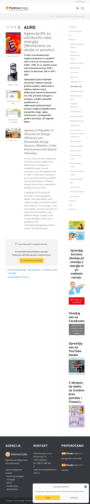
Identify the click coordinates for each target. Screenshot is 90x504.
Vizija (70, 205)
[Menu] (81, 8)
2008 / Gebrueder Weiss (76, 97)
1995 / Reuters (75, 187)
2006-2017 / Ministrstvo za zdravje (74, 55)
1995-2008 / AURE (76, 86)
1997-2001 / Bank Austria (75, 157)
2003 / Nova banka (76, 146)
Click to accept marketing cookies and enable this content (76, 329)
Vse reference (75, 196)
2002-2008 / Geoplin (76, 116)
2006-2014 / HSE (75, 68)
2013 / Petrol (74, 73)
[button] (86, 487)
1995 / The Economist (77, 192)
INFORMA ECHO (80, 1)
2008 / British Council (77, 91)
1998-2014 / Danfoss (77, 63)
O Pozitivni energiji (75, 31)
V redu (47, 498)
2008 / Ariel (73, 77)
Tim (70, 35)
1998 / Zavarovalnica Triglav (77, 173)
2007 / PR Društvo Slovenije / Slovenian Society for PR (77, 133)
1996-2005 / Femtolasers (74, 105)
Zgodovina (72, 209)
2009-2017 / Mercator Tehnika (77, 45)
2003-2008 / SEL (75, 126)
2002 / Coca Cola (75, 151)
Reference (72, 40)
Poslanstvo (72, 201)
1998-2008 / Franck (76, 82)
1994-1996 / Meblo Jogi (76, 180)
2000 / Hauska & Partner (75, 165)
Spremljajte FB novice (18, 277)
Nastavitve (74, 498)
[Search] (76, 8)
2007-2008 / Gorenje (76, 121)
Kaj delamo (72, 27)
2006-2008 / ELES (75, 112)
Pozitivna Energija (19, 500)
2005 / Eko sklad (75, 141)
